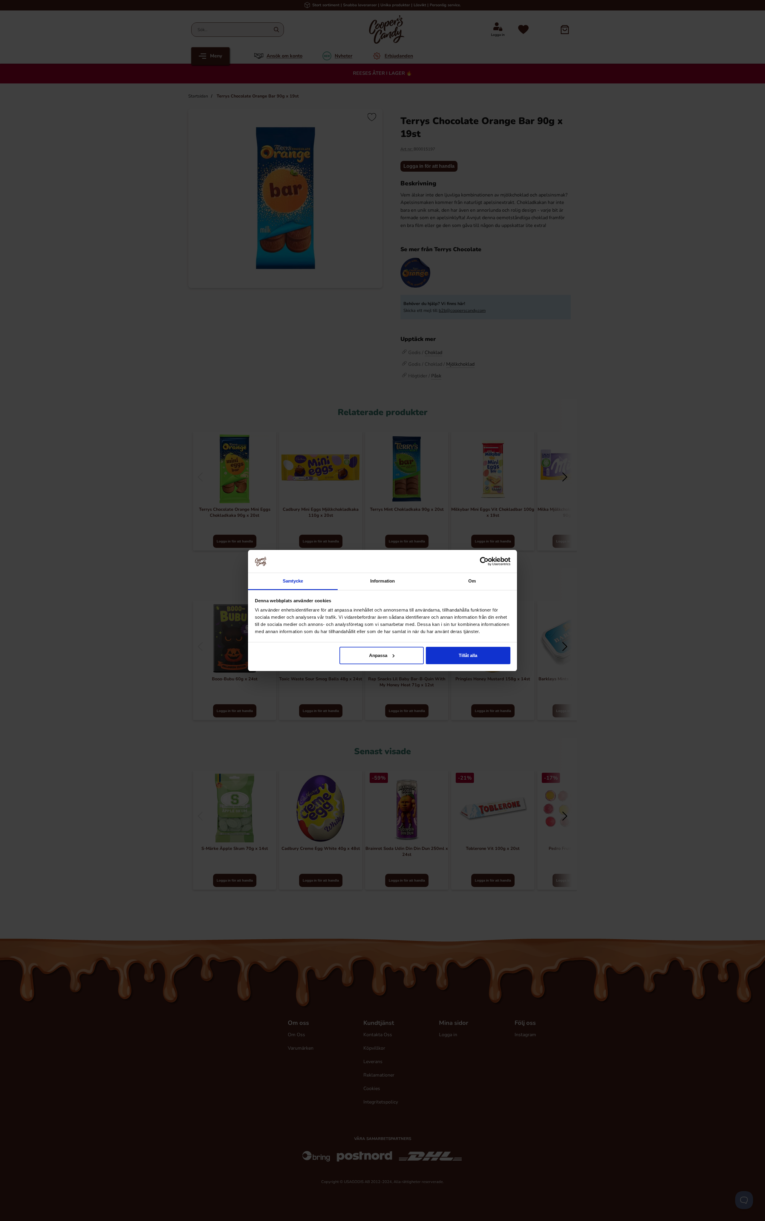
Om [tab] (472, 580)
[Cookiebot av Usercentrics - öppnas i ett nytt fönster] (484, 561)
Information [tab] (382, 580)
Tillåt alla (468, 655)
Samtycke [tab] (293, 580)
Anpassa (378, 655)
